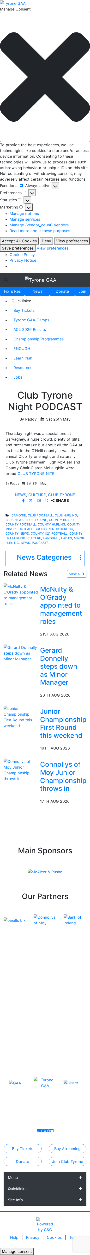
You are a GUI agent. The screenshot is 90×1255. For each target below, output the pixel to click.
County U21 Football (49, 533)
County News (17, 533)
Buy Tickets (24, 310)
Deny (46, 241)
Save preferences (18, 248)
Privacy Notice (23, 260)
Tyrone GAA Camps (31, 320)
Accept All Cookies (19, 241)
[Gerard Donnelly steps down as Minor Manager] (21, 652)
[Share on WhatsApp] (47, 500)
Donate (62, 291)
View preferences (72, 241)
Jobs (17, 377)
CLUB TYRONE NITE (36, 473)
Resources (22, 367)
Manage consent (17, 1251)
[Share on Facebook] (24, 500)
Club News (15, 520)
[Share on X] (31, 500)
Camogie (19, 515)
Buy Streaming (67, 1148)
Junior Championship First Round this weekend (63, 723)
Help (15, 1237)
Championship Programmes (38, 339)
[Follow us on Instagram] (48, 1130)
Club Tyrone (61, 494)
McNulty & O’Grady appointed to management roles (61, 605)
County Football (21, 524)
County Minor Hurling (54, 529)
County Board (61, 520)
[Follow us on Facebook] (41, 1130)
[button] (45, 77)
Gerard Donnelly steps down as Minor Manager (58, 666)
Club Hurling (66, 515)
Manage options (24, 213)
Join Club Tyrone (67, 1161)
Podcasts (40, 543)
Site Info (15, 1200)
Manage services (25, 219)
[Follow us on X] (45, 1130)
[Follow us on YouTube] (52, 1130)
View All (75, 574)
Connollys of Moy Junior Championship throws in (63, 776)
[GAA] (15, 1082)
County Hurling (51, 524)
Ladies (66, 538)
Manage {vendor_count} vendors (39, 225)
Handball (51, 538)
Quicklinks (17, 1188)
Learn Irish (22, 358)
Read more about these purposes (40, 230)
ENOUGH (21, 348)
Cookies (54, 1237)
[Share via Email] (39, 500)
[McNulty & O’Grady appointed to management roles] (21, 594)
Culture (37, 494)
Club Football (40, 515)
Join (82, 291)
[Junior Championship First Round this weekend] (21, 716)
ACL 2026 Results (29, 329)
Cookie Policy (22, 254)
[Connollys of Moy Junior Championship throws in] (21, 769)
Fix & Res (12, 291)
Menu (13, 1177)
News (37, 291)
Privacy (33, 1237)
